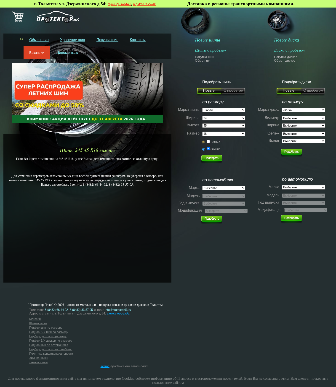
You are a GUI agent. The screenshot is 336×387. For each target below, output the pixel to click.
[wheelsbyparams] (291, 152)
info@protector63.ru (118, 310)
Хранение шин (72, 40)
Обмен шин (39, 40)
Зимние (215, 149)
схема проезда (118, 313)
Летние (215, 142)
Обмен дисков (284, 60)
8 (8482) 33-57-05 (144, 4)
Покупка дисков (285, 57)
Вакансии (36, 53)
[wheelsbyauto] (211, 158)
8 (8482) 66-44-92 (119, 4)
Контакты (138, 40)
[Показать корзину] (18, 21)
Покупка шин (107, 40)
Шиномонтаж (67, 53)
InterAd (105, 366)
